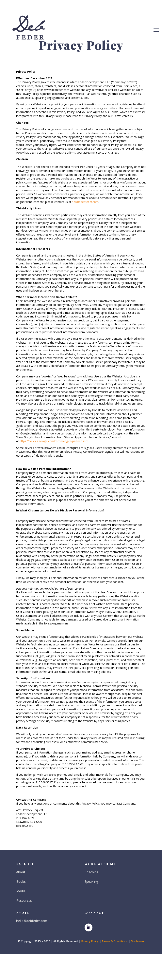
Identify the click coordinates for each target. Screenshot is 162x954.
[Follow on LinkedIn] (88, 927)
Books (21, 881)
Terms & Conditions (115, 941)
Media (20, 891)
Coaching (92, 872)
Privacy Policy (90, 941)
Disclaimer (137, 941)
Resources (24, 900)
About (20, 872)
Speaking (91, 881)
